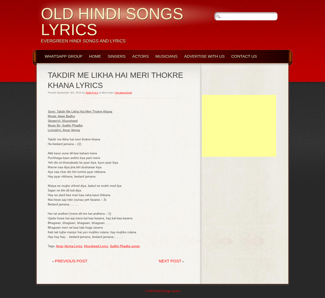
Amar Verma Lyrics (69, 246)
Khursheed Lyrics (96, 246)
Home (95, 56)
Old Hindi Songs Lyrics (112, 21)
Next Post (170, 261)
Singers (117, 56)
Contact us (244, 56)
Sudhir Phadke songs (125, 246)
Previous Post (71, 261)
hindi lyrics (92, 92)
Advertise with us (204, 56)
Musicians (166, 56)
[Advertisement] (239, 126)
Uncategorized (123, 92)
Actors (140, 56)
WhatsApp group (63, 56)
